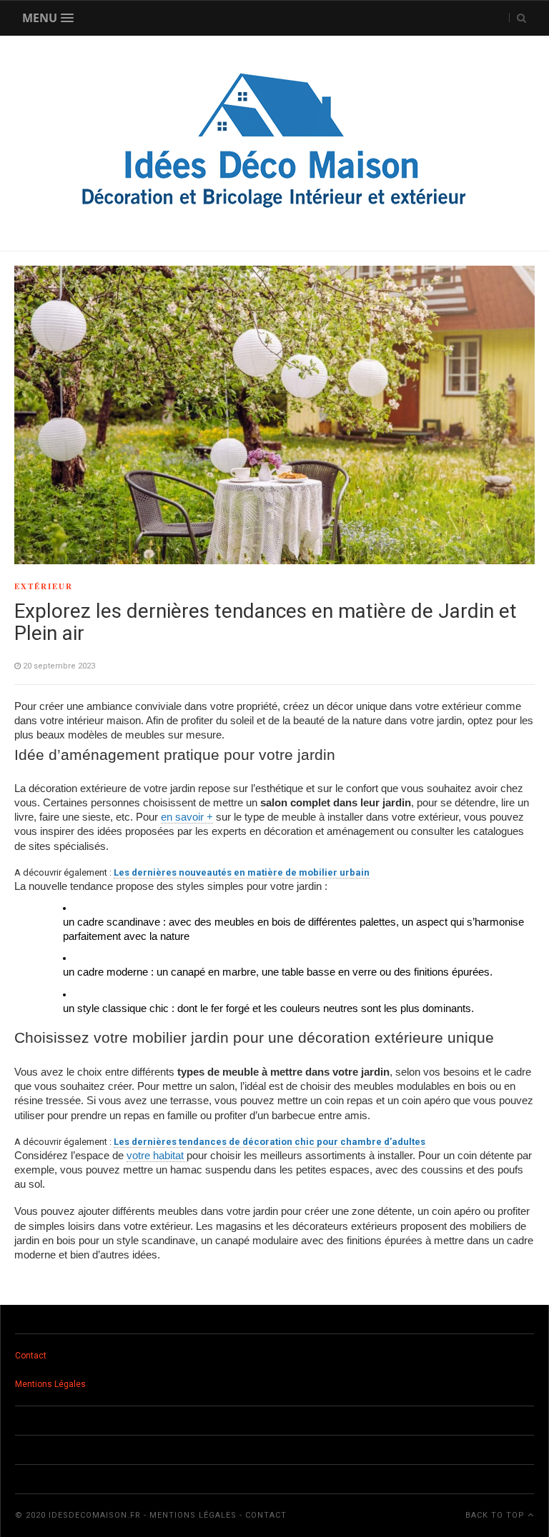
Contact (30, 1356)
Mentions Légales (50, 1384)
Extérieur (43, 586)
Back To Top (496, 1515)
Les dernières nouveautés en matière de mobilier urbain (242, 872)
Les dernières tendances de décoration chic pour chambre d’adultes (269, 1141)
